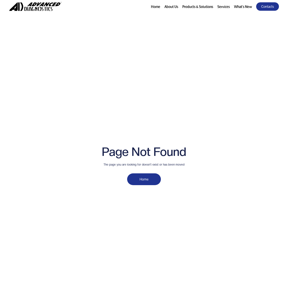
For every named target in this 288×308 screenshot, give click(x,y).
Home (155, 6)
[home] (35, 6)
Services (223, 6)
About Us (171, 6)
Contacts (267, 6)
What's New (243, 6)
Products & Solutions (197, 6)
